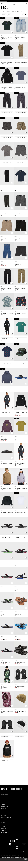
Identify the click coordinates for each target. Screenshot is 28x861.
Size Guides (3, 828)
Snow (22, 11)
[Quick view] (12, 32)
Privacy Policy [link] (4, 851)
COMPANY (3, 822)
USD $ (3, 844)
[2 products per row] (25, 14)
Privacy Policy (8, 797)
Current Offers (4, 815)
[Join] (25, 795)
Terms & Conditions (16, 796)
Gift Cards (3, 826)
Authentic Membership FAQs (7, 812)
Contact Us (3, 804)
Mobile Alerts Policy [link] (20, 851)
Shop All (2, 11)
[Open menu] (1, 3)
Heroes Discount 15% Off (6, 817)
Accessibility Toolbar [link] (15, 855)
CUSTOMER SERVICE (5, 801)
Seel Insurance (4, 813)
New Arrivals (8, 11)
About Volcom (4, 824)
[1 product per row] (23, 14)
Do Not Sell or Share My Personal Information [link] (10, 853)
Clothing (14, 11)
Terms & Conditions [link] (11, 851)
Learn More (3, 859)
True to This (3, 830)
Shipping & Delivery (5, 806)
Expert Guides (4, 832)
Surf (18, 11)
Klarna (2, 810)
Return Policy (3, 808)
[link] (17, 839)
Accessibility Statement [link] (6, 855)
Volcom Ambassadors (5, 834)
